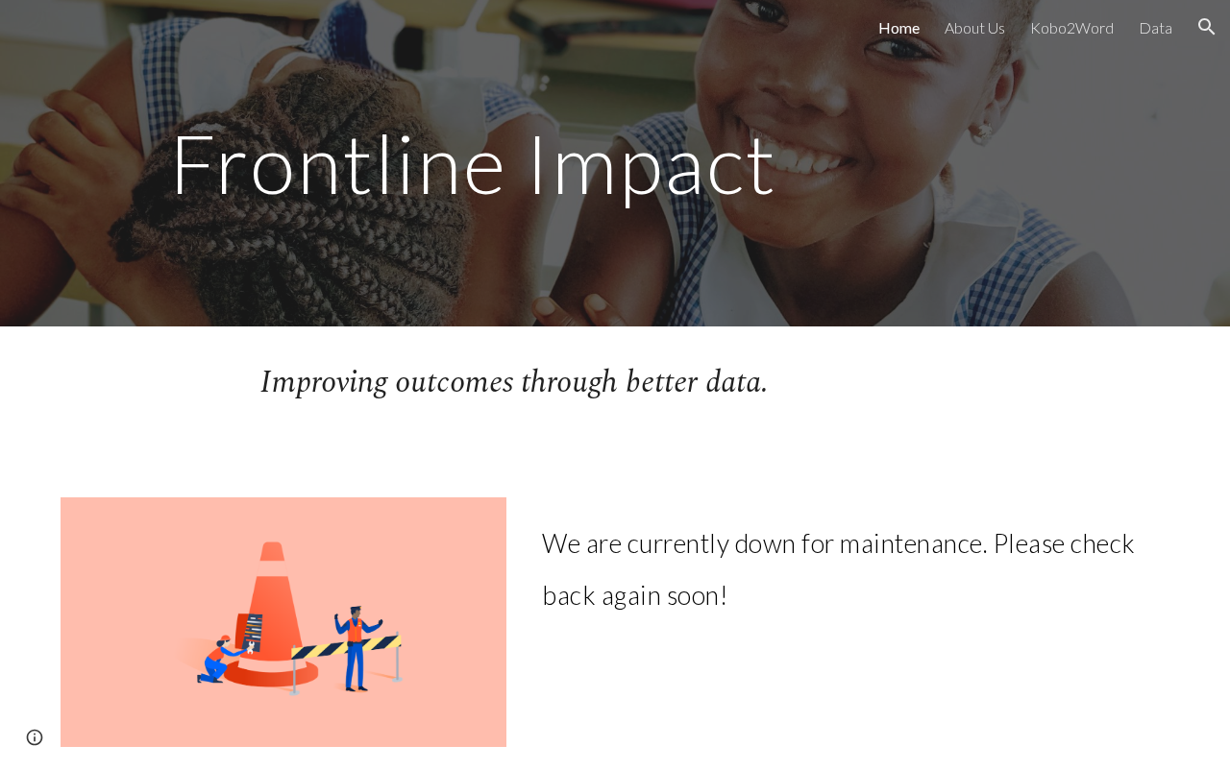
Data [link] (1155, 27)
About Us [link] (975, 27)
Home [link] (899, 27)
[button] (1207, 27)
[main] (473, 162)
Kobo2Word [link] (1072, 27)
